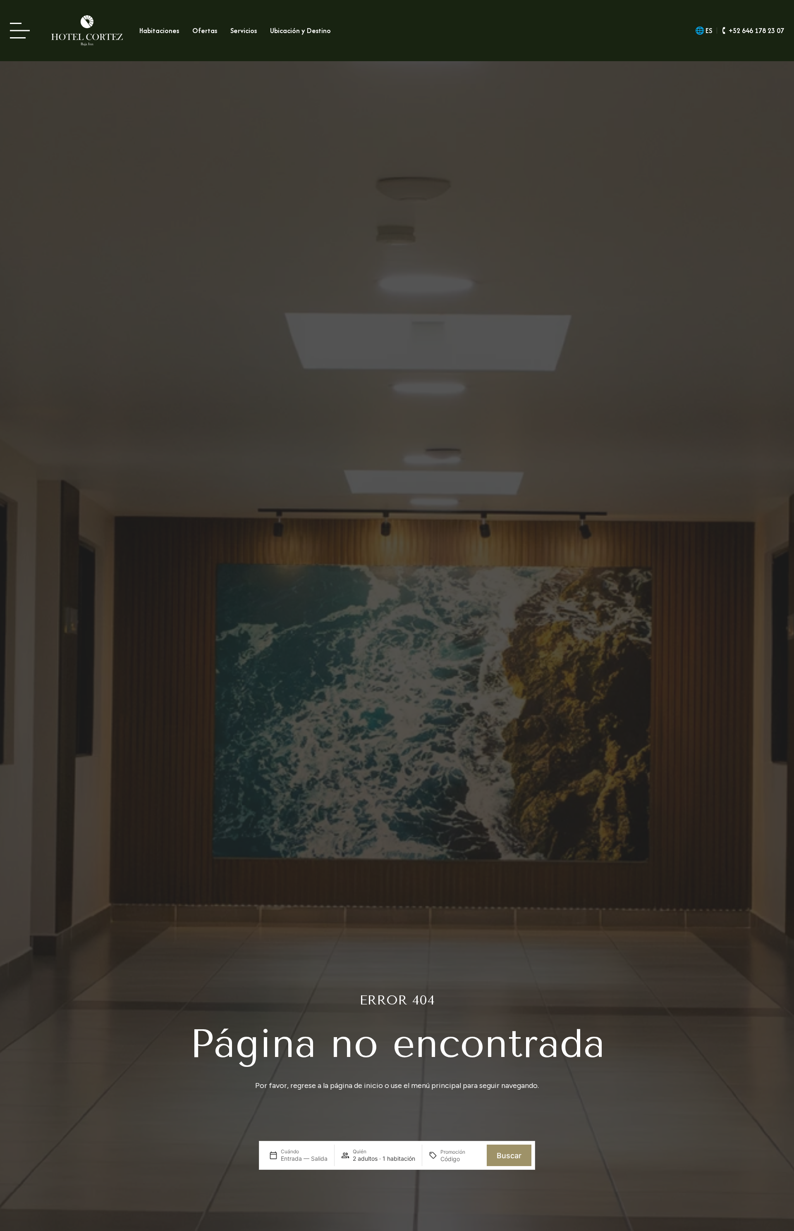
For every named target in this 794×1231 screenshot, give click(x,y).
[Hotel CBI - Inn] (87, 30)
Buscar (509, 1155)
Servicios (243, 31)
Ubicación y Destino (300, 31)
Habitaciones (159, 31)
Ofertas (204, 31)
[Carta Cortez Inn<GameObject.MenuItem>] (22, 30)
